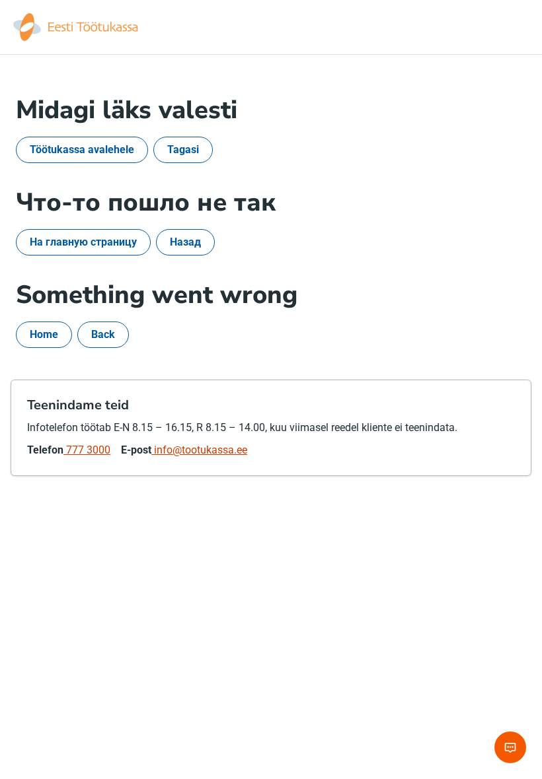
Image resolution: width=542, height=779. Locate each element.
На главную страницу (83, 242)
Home (44, 334)
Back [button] (103, 334)
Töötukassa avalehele (82, 149)
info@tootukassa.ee (199, 450)
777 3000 (86, 450)
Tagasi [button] (183, 149)
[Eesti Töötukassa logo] (76, 27)
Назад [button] (185, 242)
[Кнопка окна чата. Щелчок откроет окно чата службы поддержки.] (510, 747)
